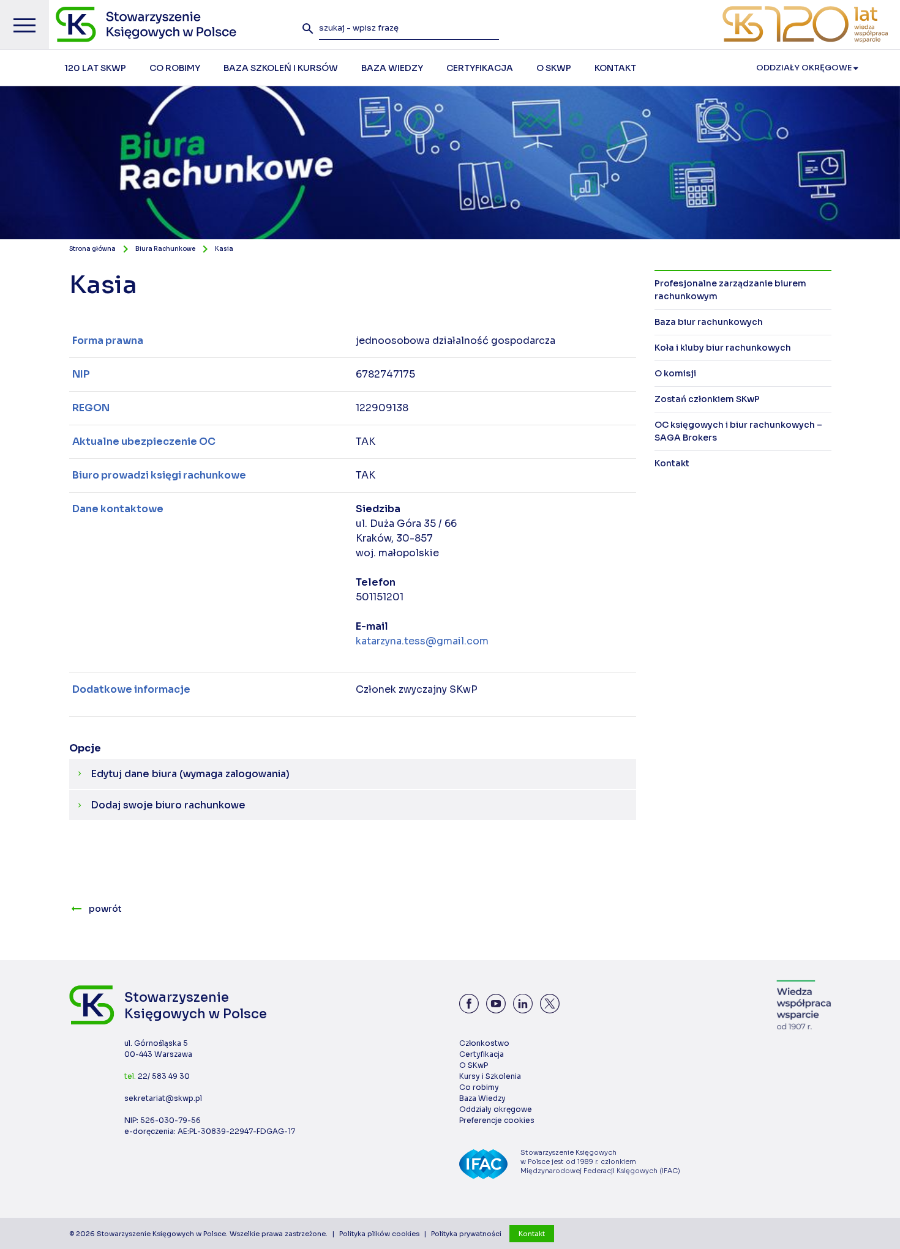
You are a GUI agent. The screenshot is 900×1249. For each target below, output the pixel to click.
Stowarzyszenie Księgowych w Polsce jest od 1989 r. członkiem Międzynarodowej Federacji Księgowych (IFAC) (600, 1161)
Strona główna (92, 249)
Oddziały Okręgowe (804, 67)
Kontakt (532, 1233)
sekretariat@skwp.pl (163, 1098)
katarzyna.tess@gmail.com (422, 641)
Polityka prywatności (466, 1233)
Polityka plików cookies (379, 1233)
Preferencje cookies (496, 1120)
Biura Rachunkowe (165, 249)
